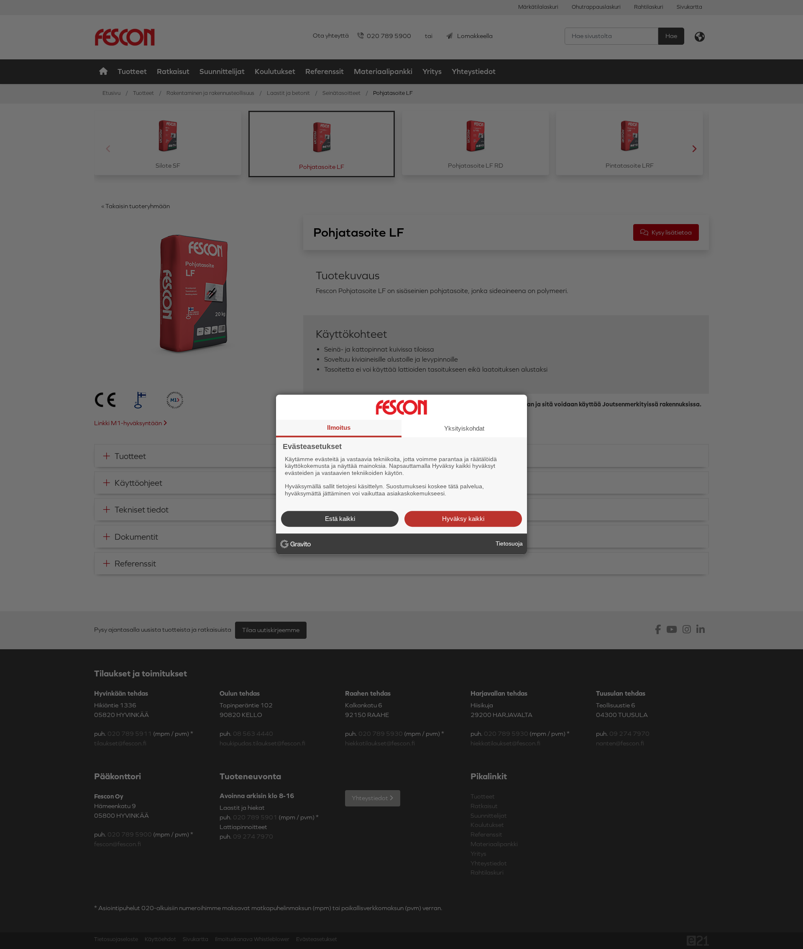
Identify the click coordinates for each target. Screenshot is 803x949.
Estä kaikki (340, 518)
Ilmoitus (338, 427)
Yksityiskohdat (464, 428)
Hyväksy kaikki (463, 518)
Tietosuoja (509, 543)
